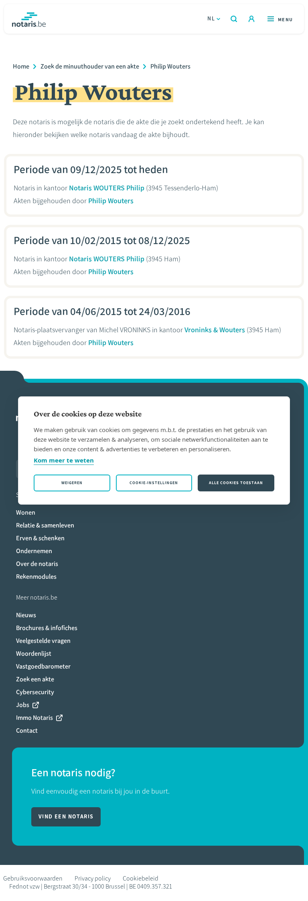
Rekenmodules (36, 576)
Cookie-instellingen (154, 482)
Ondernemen (34, 551)
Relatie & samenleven (45, 525)
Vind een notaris (65, 816)
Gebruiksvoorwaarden (33, 878)
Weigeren (72, 482)
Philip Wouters (170, 66)
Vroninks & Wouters (214, 329)
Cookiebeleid (140, 878)
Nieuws (26, 615)
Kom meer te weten (64, 460)
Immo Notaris (34, 717)
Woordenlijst (33, 653)
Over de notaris (37, 564)
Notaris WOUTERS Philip (106, 188)
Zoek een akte (35, 679)
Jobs (22, 705)
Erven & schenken (40, 538)
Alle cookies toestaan (236, 482)
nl (211, 18)
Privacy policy (93, 878)
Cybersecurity (35, 692)
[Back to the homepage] (29, 18)
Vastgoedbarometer (43, 666)
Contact (27, 730)
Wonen (25, 512)
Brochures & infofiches (46, 628)
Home (21, 66)
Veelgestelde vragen (43, 640)
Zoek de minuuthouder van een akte (90, 66)
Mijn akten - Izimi (251, 19)
